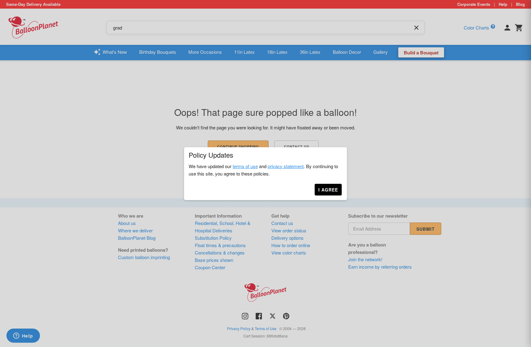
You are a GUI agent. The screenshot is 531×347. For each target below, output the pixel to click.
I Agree (328, 190)
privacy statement (286, 166)
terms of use (245, 166)
